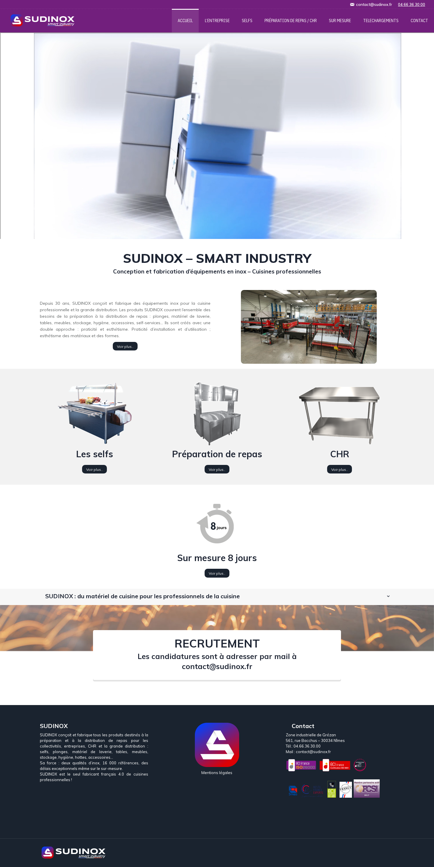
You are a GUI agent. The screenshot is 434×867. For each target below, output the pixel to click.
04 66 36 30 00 (411, 4)
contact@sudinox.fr (217, 666)
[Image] (309, 327)
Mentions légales (216, 772)
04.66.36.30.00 (307, 746)
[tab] (217, 596)
